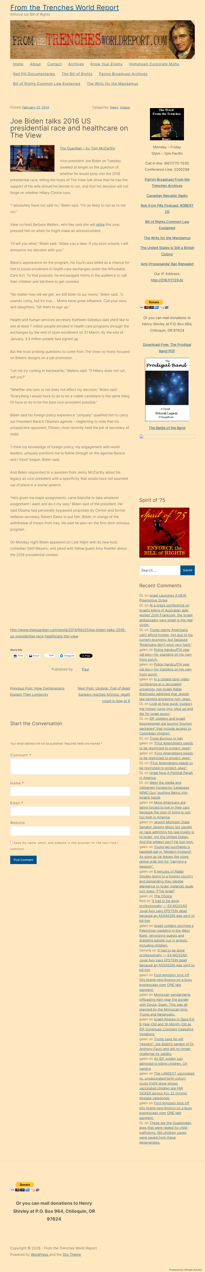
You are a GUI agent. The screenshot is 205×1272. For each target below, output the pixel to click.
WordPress (40, 1254)
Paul (85, 669)
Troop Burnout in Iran (166, 738)
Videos (125, 107)
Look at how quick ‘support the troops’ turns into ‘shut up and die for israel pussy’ (166, 709)
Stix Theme (72, 1254)
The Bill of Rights (77, 74)
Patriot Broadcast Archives (123, 74)
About (35, 64)
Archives (76, 64)
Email (15, 803)
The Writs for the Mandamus (112, 83)
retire (100, 224)
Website (17, 823)
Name (15, 783)
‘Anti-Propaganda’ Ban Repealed (167, 264)
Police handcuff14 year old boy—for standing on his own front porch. (165, 655)
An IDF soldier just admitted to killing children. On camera (163, 1063)
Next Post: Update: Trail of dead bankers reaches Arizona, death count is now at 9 (104, 694)
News (114, 107)
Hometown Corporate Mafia (154, 64)
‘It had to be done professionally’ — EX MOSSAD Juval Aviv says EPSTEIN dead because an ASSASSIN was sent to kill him (167, 911)
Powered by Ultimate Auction (185, 1269)
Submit (187, 570)
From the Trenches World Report (64, 7)
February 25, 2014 (35, 107)
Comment (20, 755)
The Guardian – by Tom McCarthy (87, 148)
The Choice (163, 896)
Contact (54, 64)
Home (18, 64)
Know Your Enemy (106, 64)
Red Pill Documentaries (34, 74)
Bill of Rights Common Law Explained (46, 83)
